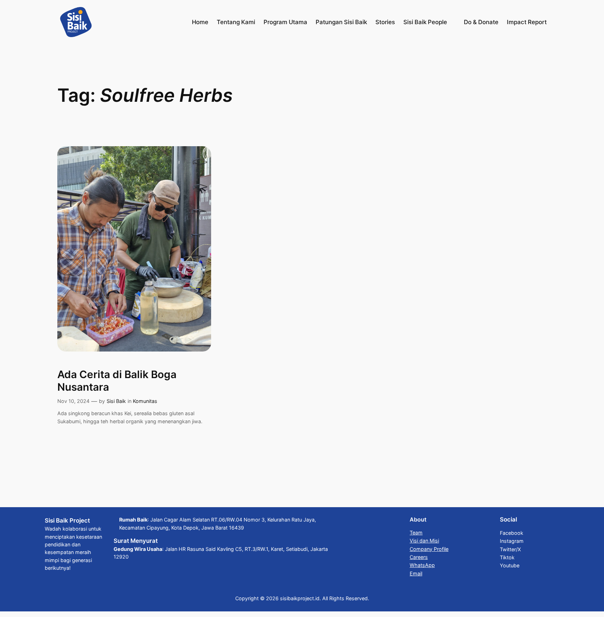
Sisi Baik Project (67, 520)
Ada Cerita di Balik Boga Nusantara (117, 380)
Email (416, 573)
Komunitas (145, 401)
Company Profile (429, 549)
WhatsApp (422, 565)
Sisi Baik (116, 401)
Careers (419, 557)
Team (416, 533)
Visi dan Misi (424, 541)
